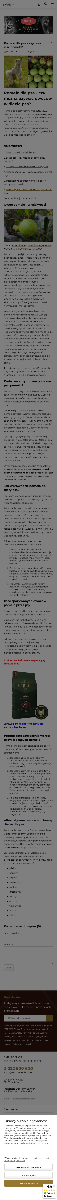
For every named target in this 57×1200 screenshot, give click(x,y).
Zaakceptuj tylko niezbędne (28, 1167)
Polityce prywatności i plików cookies (22, 1130)
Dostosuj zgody (29, 1175)
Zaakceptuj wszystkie (28, 1183)
